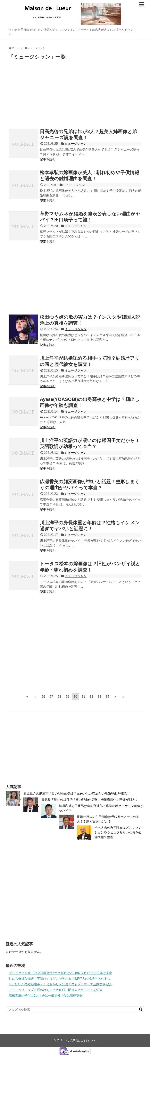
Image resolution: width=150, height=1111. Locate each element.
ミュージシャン (76, 143)
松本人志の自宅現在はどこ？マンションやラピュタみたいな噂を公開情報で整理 (118, 832)
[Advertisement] (75, 95)
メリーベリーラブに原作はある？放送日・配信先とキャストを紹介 (56, 990)
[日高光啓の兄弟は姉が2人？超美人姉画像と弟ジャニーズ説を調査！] (23, 143)
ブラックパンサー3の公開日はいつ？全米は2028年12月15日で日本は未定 (60, 973)
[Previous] (35, 696)
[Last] (123, 696)
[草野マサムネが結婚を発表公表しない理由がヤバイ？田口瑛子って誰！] (23, 225)
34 (107, 696)
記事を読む (47, 159)
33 (99, 696)
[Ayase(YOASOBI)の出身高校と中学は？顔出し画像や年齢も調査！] (23, 411)
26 (43, 696)
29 (67, 696)
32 (91, 696)
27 (51, 696)
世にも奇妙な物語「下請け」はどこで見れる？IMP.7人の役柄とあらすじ (59, 978)
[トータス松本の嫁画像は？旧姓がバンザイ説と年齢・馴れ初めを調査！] (23, 575)
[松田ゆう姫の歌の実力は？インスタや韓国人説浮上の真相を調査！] (23, 329)
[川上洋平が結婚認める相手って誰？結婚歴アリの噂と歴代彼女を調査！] (23, 370)
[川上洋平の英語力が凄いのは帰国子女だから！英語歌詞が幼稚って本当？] (23, 452)
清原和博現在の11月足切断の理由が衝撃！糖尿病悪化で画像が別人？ (89, 799)
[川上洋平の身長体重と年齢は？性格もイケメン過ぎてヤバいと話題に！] (23, 534)
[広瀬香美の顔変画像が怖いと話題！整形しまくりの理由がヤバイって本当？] (23, 493)
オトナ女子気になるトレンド (79, 1040)
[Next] (115, 696)
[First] (27, 696)
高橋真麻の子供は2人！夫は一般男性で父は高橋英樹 (45, 995)
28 (59, 696)
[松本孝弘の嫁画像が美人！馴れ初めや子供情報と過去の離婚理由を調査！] (23, 184)
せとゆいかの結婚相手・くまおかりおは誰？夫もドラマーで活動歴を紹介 (60, 984)
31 (83, 696)
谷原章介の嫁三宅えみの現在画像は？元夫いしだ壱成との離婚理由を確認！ (76, 793)
